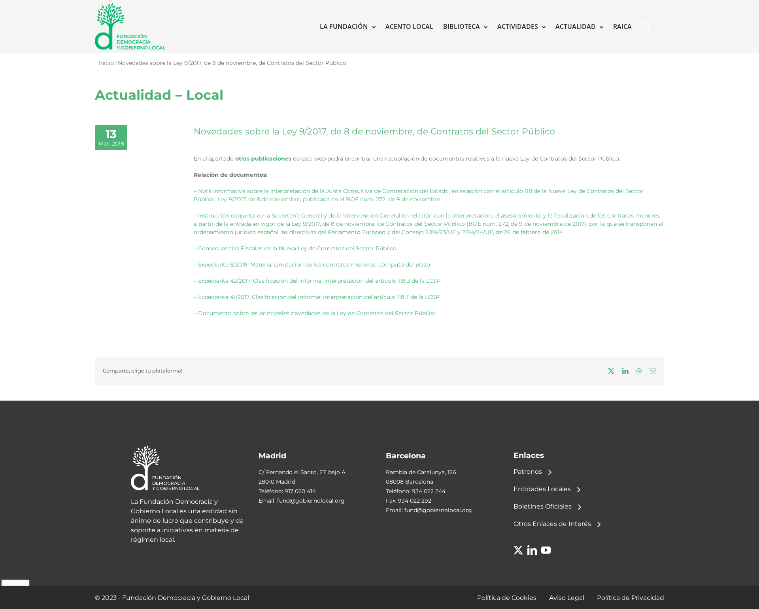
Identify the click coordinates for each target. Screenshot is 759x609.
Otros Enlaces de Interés (552, 524)
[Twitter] (518, 550)
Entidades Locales (542, 489)
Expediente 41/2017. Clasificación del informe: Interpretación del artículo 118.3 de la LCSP (319, 297)
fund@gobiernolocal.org (311, 500)
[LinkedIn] (532, 550)
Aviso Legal (566, 597)
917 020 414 (300, 491)
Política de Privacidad (630, 597)
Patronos (528, 471)
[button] (648, 26)
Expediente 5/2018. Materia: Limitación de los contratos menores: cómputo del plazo (314, 264)
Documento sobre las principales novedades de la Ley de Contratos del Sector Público (317, 313)
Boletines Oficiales (543, 506)
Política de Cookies (506, 597)
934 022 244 (429, 491)
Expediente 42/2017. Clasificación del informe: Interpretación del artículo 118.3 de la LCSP (319, 280)
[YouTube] (546, 550)
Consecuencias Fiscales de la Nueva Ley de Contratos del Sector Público (297, 248)
